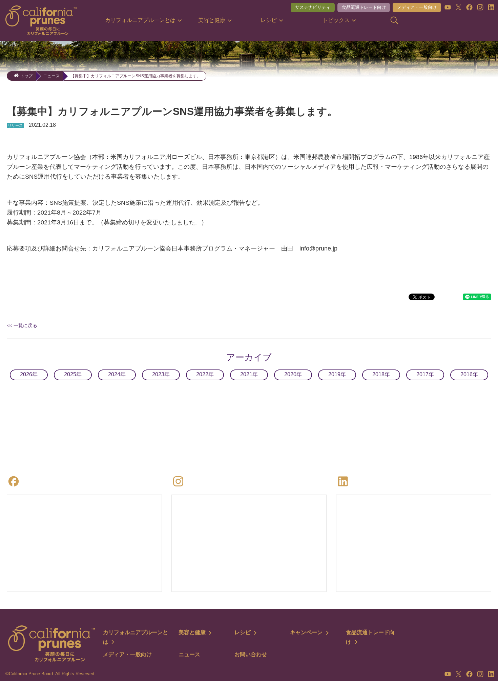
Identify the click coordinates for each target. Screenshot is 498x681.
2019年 (337, 374)
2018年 (381, 374)
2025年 (73, 374)
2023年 (161, 374)
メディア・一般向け (417, 7)
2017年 (425, 374)
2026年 (29, 374)
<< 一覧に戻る (22, 325)
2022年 (205, 374)
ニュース (51, 76)
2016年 (469, 374)
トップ (26, 76)
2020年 (293, 374)
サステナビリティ (312, 7)
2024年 (117, 374)
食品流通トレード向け (364, 7)
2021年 (249, 374)
